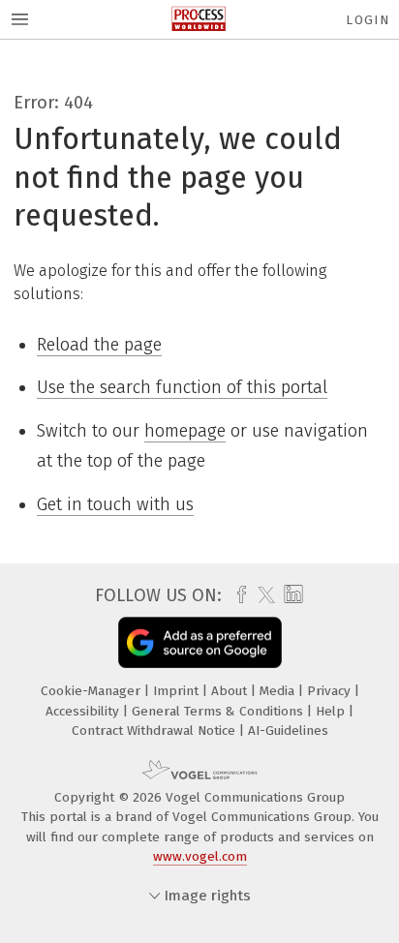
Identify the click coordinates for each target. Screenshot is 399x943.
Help (332, 711)
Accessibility (84, 711)
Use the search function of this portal (182, 387)
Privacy (330, 691)
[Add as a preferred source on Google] (200, 642)
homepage (185, 430)
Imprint (177, 691)
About (231, 691)
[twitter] (261, 595)
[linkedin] (291, 595)
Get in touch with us (115, 504)
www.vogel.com (200, 856)
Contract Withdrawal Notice (155, 730)
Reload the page (99, 344)
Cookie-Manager (92, 691)
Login (367, 20)
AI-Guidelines (288, 730)
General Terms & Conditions (219, 711)
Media (279, 691)
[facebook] (237, 595)
